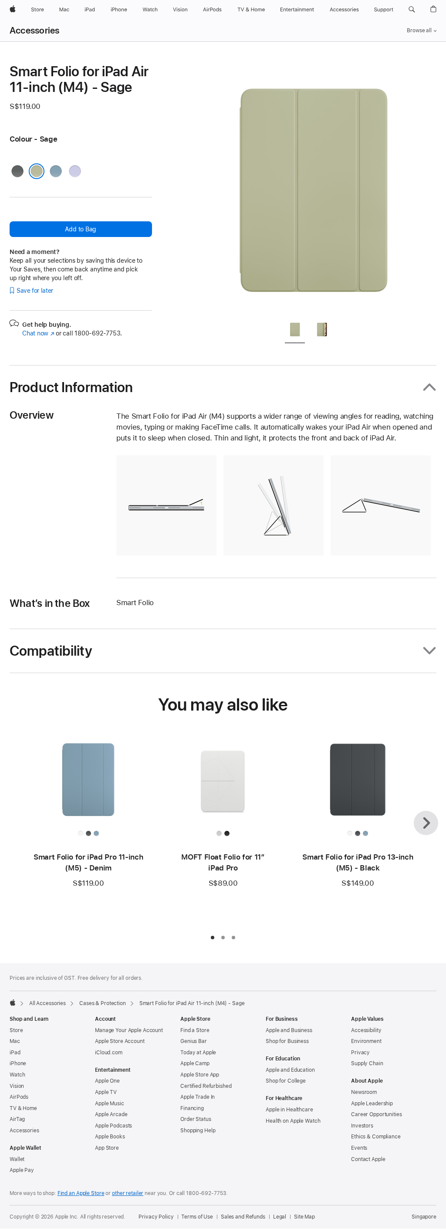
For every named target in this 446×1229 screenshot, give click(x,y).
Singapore (424, 1217)
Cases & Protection (102, 1003)
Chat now (38, 333)
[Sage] (36, 171)
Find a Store (194, 1030)
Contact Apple (368, 1159)
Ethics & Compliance (376, 1137)
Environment (366, 1041)
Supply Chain (367, 1063)
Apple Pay (22, 1170)
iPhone (18, 1063)
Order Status (195, 1119)
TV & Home (23, 1108)
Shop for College (286, 1081)
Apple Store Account (120, 1041)
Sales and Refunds (243, 1217)
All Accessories (47, 1003)
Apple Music (109, 1103)
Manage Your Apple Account (129, 1030)
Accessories (35, 30)
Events (359, 1148)
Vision (17, 1086)
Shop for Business (287, 1041)
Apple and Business (289, 1030)
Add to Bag (80, 229)
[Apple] (13, 1002)
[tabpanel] (311, 188)
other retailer (127, 1193)
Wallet (17, 1159)
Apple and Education (290, 1070)
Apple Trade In (197, 1097)
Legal (279, 1217)
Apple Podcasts (113, 1126)
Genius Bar (193, 1041)
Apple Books (110, 1137)
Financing (192, 1108)
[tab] (295, 330)
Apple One (107, 1081)
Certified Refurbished (205, 1086)
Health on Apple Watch (293, 1121)
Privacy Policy (156, 1217)
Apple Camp (194, 1063)
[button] (412, 9)
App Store (107, 1148)
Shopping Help (197, 1130)
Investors (362, 1126)
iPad (15, 1053)
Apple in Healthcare (289, 1110)
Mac (15, 1041)
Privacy (360, 1053)
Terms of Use (197, 1217)
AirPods (19, 1097)
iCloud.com (108, 1053)
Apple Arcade (111, 1114)
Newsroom (364, 1092)
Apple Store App (199, 1075)
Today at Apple (198, 1053)
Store (16, 1030)
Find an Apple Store (81, 1193)
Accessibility (366, 1030)
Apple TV (106, 1092)
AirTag (17, 1119)
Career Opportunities (376, 1114)
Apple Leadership (372, 1103)
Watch (17, 1075)
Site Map (304, 1217)
